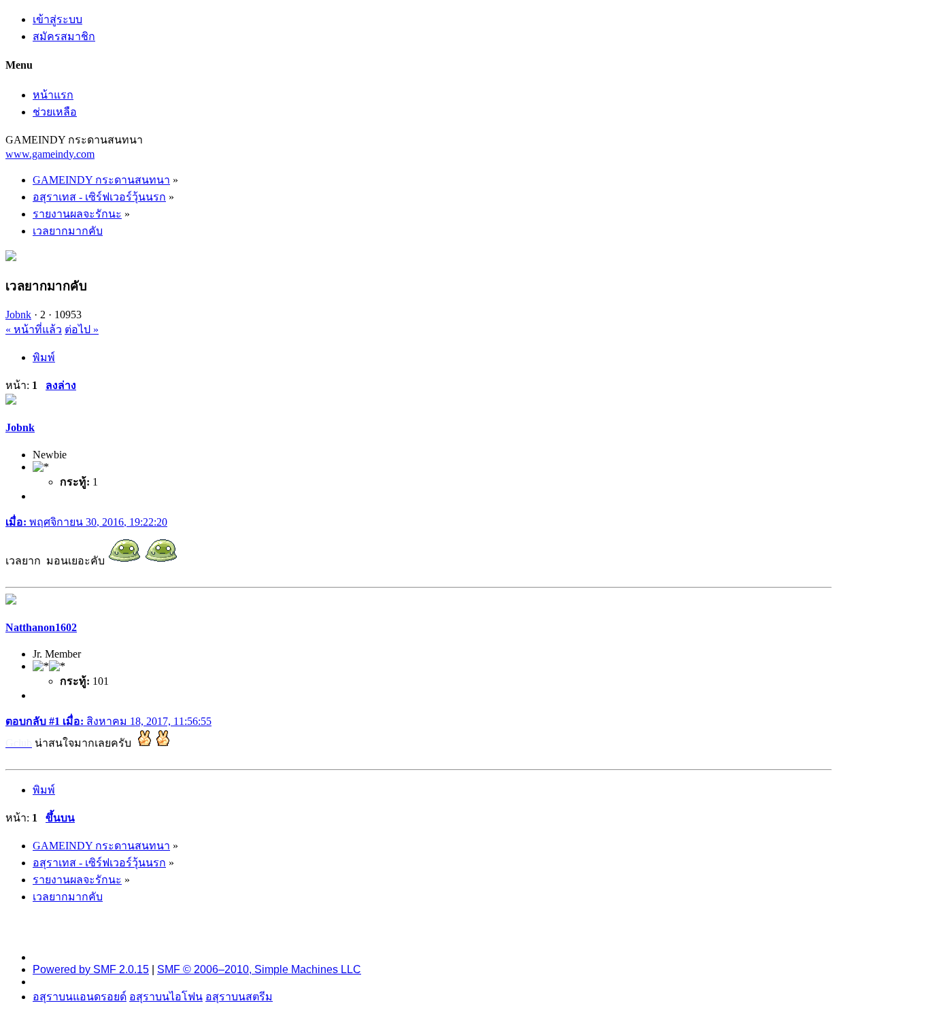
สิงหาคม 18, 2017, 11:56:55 (108, 721)
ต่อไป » (82, 329)
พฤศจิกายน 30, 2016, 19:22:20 (86, 522)
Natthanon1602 (41, 627)
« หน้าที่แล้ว (33, 329)
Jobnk (18, 314)
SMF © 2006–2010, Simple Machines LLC (259, 969)
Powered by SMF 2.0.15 (91, 969)
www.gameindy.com (50, 154)
